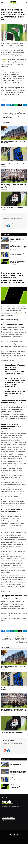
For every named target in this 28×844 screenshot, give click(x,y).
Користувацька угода (8, 820)
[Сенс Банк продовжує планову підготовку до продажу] (14, 154)
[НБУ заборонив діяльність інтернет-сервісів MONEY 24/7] (14, 133)
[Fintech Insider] (14, 2)
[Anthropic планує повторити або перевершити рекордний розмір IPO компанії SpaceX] (5, 261)
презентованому (17, 313)
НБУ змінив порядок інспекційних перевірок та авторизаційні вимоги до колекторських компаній (13, 186)
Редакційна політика (8, 817)
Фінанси (3, 99)
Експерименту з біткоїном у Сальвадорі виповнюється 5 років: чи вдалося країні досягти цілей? (18, 246)
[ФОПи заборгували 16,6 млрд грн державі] (14, 199)
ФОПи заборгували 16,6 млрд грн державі (12, 207)
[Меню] (2, 2)
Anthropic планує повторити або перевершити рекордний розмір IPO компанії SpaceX (17, 261)
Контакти (5, 824)
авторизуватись (6, 219)
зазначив (5, 59)
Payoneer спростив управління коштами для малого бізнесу (7, 639)
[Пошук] (26, 2)
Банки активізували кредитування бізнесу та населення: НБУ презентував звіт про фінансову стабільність (7, 115)
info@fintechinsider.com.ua (11, 809)
